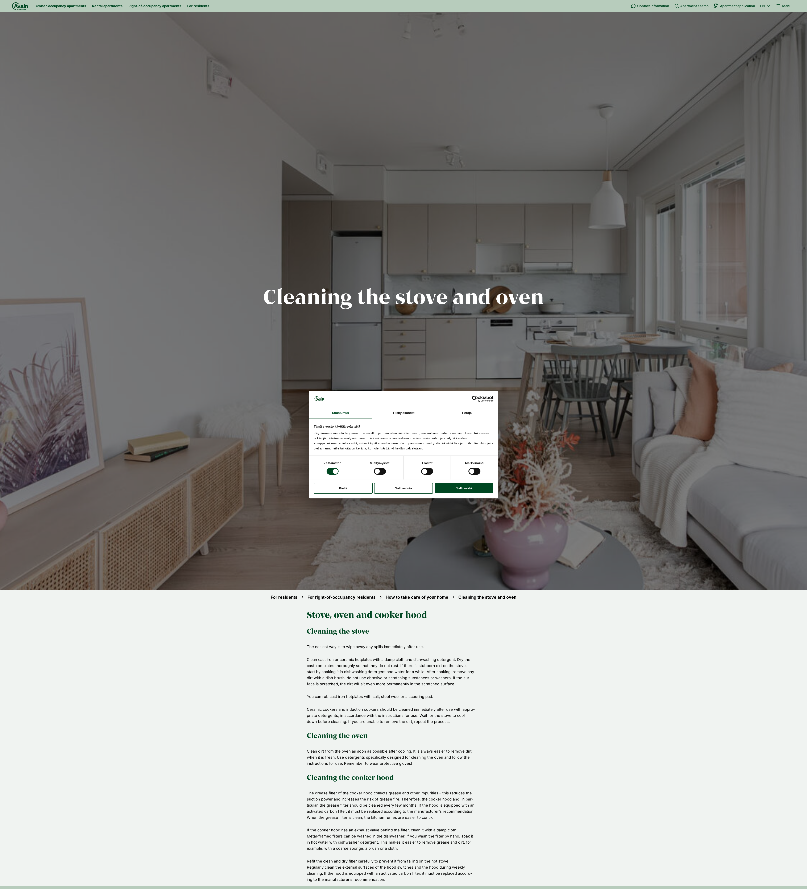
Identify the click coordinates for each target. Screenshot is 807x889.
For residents (198, 6)
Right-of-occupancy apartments (154, 6)
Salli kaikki (464, 488)
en (762, 6)
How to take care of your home (417, 597)
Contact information (653, 6)
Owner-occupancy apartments (61, 6)
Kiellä (343, 488)
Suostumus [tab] (340, 412)
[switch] (380, 471)
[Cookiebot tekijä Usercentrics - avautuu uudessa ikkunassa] (475, 399)
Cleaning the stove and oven (487, 597)
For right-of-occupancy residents (341, 597)
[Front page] (20, 6)
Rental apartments (107, 6)
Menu (786, 6)
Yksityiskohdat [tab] (403, 412)
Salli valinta (403, 488)
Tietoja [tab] (467, 412)
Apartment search (694, 6)
